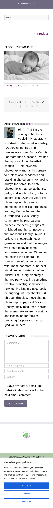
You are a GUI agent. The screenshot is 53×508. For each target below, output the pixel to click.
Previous (43, 33)
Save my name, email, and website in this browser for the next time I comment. (24, 390)
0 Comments (33, 86)
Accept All (26, 486)
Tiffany (9, 86)
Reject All (26, 501)
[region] (26, 483)
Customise (27, 494)
